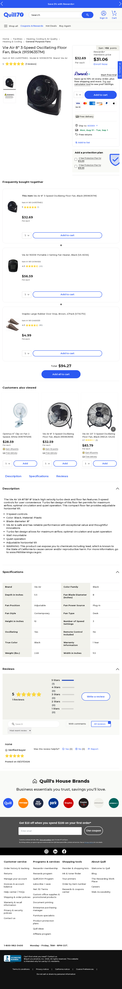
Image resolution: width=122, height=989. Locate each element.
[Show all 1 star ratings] (67, 708)
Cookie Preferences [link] (85, 969)
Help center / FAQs (14, 892)
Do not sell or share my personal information (56, 974)
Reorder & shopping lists (75, 868)
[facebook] (64, 851)
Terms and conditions (45, 840)
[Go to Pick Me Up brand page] (38, 803)
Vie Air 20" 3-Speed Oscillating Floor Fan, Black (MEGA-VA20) (98, 435)
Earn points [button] (108, 48)
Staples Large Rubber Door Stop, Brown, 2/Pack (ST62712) (53, 313)
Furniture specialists (43, 915)
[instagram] (46, 851)
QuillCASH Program (43, 878)
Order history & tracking (16, 868)
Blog (94, 873)
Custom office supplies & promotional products (46, 895)
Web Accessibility (101, 892)
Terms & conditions (21, 969)
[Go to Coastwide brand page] (23, 803)
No (79, 749)
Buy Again (65, 26)
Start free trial (109, 75)
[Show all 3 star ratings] (68, 694)
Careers (96, 886)
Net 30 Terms (40, 889)
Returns (8, 873)
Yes (67, 749)
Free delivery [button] (11, 453)
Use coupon (93, 830)
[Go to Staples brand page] (68, 803)
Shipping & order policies (17, 897)
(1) (53, 683)
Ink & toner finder (71, 873)
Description (13, 476)
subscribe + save (42, 884)
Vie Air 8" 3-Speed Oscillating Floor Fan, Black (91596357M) (59, 195)
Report (94, 749)
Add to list (84, 142)
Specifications (39, 476)
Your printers (69, 878)
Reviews (62, 476)
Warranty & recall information (13, 903)
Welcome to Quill (101, 868)
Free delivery (86, 116)
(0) (53, 690)
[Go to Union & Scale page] (98, 803)
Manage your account (15, 878)
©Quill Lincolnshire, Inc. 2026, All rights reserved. (45, 959)
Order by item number (74, 884)
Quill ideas (38, 928)
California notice (62, 969)
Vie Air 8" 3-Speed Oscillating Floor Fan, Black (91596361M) (58, 435)
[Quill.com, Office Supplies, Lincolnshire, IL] (12, 959)
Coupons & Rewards (31, 26)
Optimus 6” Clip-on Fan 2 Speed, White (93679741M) (17, 435)
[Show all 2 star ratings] (68, 701)
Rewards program (42, 873)
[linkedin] (55, 851)
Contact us (9, 918)
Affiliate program (42, 934)
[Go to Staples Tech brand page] (83, 803)
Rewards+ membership (45, 868)
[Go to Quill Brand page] (8, 803)
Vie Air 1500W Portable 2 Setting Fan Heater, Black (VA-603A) (55, 255)
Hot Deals (51, 26)
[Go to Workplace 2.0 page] (113, 803)
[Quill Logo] (14, 14)
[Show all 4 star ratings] (68, 687)
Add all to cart (61, 374)
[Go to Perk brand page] (53, 803)
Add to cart (101, 94)
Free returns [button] (85, 134)
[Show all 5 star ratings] (68, 680)
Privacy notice (42, 969)
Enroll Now (100, 64)
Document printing (43, 902)
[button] (120, 4)
